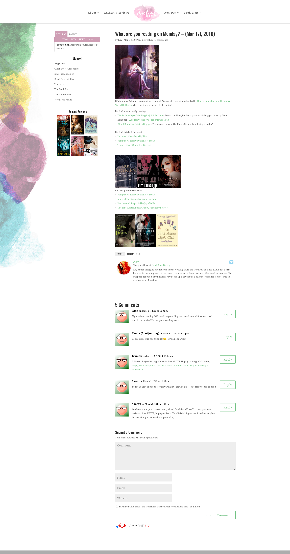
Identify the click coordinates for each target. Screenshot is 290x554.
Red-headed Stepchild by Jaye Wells (136, 203)
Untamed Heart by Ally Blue (132, 136)
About (92, 12)
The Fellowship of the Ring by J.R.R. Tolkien (140, 115)
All (91, 39)
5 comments (161, 39)
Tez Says (59, 84)
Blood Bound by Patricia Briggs (133, 124)
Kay (120, 39)
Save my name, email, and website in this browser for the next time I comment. (160, 506)
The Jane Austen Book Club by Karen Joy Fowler (142, 207)
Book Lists (191, 12)
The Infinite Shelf (63, 94)
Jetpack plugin (62, 44)
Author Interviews (116, 12)
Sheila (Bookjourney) (145, 333)
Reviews (170, 12)
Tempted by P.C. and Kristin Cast (134, 145)
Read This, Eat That (64, 79)
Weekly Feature (145, 39)
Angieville (59, 63)
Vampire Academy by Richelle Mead (136, 140)
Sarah (135, 381)
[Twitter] (231, 262)
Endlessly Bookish (64, 73)
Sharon (136, 404)
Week (73, 39)
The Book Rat (61, 89)
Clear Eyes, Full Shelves (67, 68)
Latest (73, 34)
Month (82, 39)
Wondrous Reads (63, 99)
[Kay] (124, 272)
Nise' (135, 311)
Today (65, 39)
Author (120, 254)
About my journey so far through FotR (149, 119)
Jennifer (137, 356)
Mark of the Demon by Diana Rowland (137, 198)
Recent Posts (133, 254)
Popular (61, 34)
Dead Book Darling (161, 265)
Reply (228, 314)
